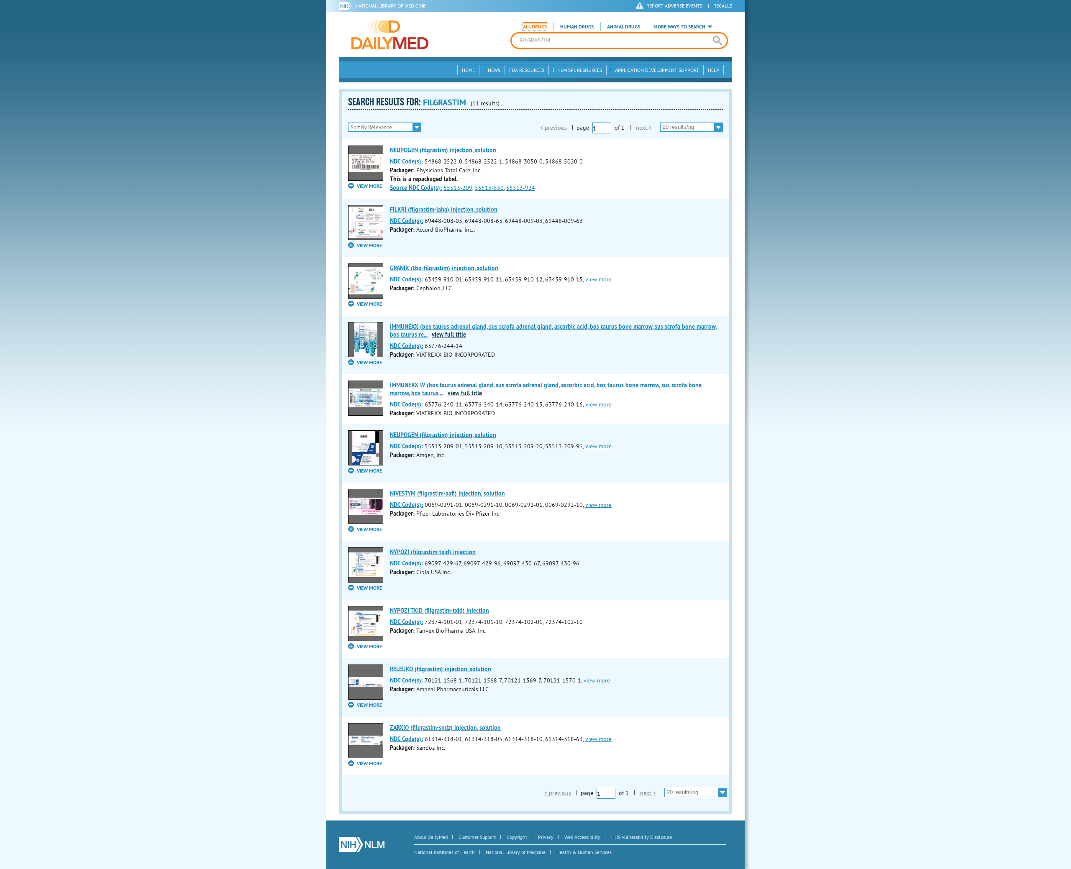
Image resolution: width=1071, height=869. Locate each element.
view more (598, 279)
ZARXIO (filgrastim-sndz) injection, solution (445, 727)
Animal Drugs (623, 26)
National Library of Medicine (390, 6)
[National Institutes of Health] (347, 5)
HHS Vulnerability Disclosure (641, 837)
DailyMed (389, 34)
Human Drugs (577, 26)
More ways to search (679, 26)
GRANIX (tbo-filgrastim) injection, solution (444, 268)
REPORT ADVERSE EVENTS (674, 6)
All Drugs (535, 26)
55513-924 (520, 188)
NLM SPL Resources (579, 70)
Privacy (545, 837)
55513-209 (457, 188)
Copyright (517, 837)
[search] (717, 40)
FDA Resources (526, 70)
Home (468, 70)
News (494, 70)
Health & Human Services (584, 852)
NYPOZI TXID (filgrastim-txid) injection (439, 610)
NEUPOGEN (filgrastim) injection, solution (443, 150)
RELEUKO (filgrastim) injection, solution (440, 669)
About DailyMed (431, 837)
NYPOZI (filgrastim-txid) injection (433, 552)
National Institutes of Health (444, 852)
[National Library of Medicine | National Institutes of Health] (361, 844)
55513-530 (489, 188)
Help (713, 70)
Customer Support (477, 837)
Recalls (722, 6)
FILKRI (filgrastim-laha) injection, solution (443, 209)
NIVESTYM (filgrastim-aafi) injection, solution (447, 493)
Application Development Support (657, 70)
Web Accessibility (582, 837)
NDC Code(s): (406, 161)
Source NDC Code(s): (416, 188)
